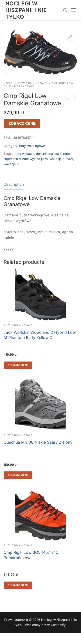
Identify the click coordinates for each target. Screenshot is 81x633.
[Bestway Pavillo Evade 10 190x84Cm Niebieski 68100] (67, 97)
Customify (58, 625)
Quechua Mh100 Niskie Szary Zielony (38, 442)
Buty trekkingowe (32, 83)
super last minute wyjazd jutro (26, 159)
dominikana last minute (53, 153)
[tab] (14, 185)
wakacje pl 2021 (61, 159)
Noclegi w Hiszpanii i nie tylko (26, 10)
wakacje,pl (11, 164)
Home (8, 83)
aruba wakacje (23, 153)
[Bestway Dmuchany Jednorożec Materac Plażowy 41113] (75, 97)
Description (14, 184)
